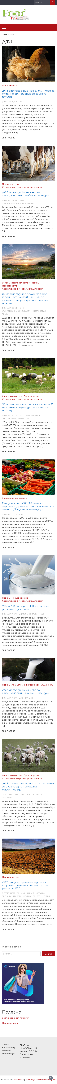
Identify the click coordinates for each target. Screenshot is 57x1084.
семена (27, 896)
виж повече (8, 138)
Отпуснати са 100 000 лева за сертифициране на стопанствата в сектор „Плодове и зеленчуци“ (28, 506)
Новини (13, 85)
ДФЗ (21, 102)
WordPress (18, 1080)
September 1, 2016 (11, 893)
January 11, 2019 (10, 514)
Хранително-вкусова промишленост (22, 187)
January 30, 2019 (10, 102)
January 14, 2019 (10, 415)
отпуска (40, 893)
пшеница (6, 896)
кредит (30, 893)
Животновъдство (19, 283)
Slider (5, 85)
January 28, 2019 (11, 200)
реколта (17, 896)
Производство (10, 184)
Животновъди (39, 311)
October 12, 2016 (11, 795)
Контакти (8, 1048)
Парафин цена (10, 1023)
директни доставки (28, 614)
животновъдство (35, 795)
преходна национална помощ (17, 418)
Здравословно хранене (15, 498)
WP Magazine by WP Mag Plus (41, 1080)
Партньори (8, 1054)
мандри (29, 698)
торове (36, 896)
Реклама (6, 1051)
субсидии (7, 798)
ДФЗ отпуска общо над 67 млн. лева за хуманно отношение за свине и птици (28, 93)
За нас (5, 1044)
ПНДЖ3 (5, 314)
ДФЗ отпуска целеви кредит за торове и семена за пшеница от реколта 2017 (25, 885)
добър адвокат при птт (15, 1018)
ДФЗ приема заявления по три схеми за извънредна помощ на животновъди (28, 786)
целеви (46, 896)
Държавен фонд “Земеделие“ (15, 311)
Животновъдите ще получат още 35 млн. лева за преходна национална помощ (28, 407)
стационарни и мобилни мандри (18, 203)
